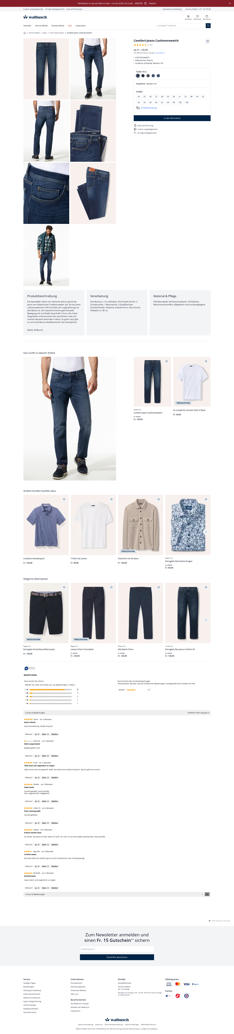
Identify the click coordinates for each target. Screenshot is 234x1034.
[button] (207, 894)
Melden (55, 734)
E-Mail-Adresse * (88, 949)
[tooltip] (31, 669)
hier (193, 683)
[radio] (137, 75)
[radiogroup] (172, 74)
